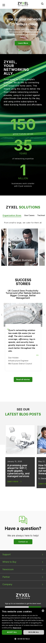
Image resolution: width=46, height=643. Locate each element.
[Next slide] (39, 452)
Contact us (23, 542)
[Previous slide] (7, 452)
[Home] (23, 4)
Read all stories (23, 379)
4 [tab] (27, 50)
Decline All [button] (33, 632)
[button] (23, 638)
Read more (17, 628)
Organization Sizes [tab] (12, 215)
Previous (2, 32)
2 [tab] (22, 50)
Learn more (12, 481)
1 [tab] (19, 50)
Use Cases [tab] (29, 215)
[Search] (42, 3)
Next (43, 32)
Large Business (20, 237)
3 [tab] (24, 50)
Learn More (23, 43)
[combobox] (43, 610)
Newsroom (8, 569)
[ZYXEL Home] (23, 596)
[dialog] (23, 625)
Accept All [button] (12, 632)
